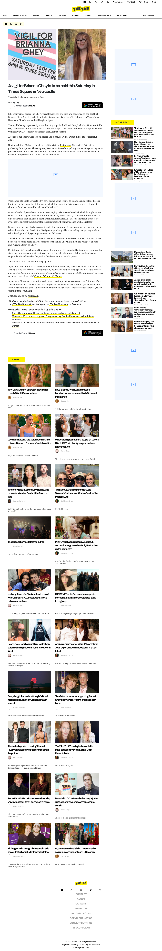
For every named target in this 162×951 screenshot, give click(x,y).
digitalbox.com (83, 948)
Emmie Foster (21, 106)
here (49, 261)
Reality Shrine (104, 16)
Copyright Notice (81, 918)
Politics (62, 16)
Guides (88, 16)
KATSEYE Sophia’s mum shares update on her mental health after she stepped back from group (76, 598)
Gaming (49, 16)
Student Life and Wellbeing (48, 276)
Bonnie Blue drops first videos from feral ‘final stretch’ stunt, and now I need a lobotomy (144, 269)
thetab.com (76, 942)
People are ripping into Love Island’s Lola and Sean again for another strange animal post (144, 324)
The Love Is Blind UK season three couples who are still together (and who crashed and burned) (144, 132)
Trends (36, 16)
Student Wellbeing (22, 291)
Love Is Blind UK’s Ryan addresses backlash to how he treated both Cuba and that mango (76, 393)
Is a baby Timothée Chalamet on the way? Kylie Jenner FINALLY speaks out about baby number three (28, 598)
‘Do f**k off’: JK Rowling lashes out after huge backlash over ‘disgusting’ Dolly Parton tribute (74, 750)
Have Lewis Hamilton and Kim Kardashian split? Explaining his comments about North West (29, 648)
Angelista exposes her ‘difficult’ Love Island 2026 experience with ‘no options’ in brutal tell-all (76, 648)
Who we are (118, 2)
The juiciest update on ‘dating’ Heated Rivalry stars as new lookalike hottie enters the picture (28, 750)
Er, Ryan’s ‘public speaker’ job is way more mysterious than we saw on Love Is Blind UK (145, 159)
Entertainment (20, 16)
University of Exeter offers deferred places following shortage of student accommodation (145, 255)
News (4, 16)
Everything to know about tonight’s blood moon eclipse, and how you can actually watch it (28, 700)
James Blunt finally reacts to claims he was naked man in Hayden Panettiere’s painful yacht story (145, 284)
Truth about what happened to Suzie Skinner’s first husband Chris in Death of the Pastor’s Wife (76, 493)
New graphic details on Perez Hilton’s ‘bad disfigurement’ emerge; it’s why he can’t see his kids (144, 146)
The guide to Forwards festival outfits (26, 541)
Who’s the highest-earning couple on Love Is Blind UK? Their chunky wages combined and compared (77, 443)
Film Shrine (122, 16)
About (81, 899)
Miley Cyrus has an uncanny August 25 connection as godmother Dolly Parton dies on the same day (76, 545)
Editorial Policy (81, 913)
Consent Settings (81, 923)
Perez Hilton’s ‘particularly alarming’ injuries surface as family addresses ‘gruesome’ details (76, 802)
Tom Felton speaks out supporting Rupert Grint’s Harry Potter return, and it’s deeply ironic (75, 700)
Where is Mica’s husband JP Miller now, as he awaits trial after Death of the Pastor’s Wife (28, 493)
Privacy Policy (81, 928)
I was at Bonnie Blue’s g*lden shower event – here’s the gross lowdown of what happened (144, 174)
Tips (154, 2)
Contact (131, 2)
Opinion (75, 16)
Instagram (65, 145)
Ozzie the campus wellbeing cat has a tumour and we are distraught (46, 313)
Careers (81, 904)
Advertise (143, 2)
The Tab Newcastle (58, 304)
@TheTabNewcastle (22, 304)
